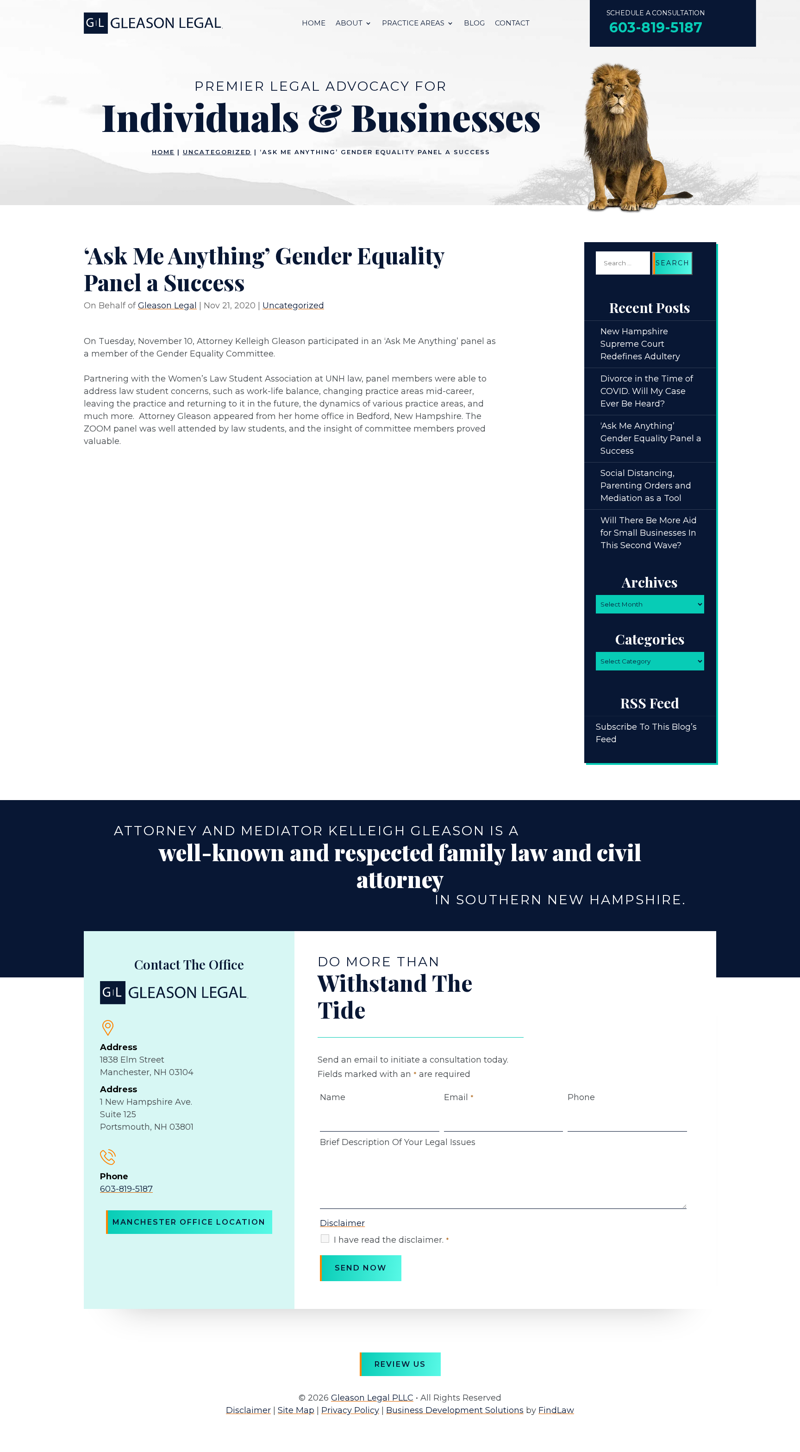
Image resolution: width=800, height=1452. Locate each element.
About (349, 23)
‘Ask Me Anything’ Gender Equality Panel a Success (650, 438)
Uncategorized (293, 305)
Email (459, 1097)
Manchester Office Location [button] (189, 1222)
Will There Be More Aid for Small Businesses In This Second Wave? (648, 533)
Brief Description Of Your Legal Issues (397, 1142)
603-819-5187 (655, 27)
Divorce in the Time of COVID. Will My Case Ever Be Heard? (646, 391)
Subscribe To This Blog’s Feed (646, 733)
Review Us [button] (400, 1364)
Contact (512, 23)
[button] (790, 1385)
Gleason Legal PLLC (372, 1398)
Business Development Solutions (455, 1410)
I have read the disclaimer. (391, 1240)
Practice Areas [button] (413, 23)
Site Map (296, 1410)
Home (313, 23)
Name (332, 1097)
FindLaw (556, 1410)
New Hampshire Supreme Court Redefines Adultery (640, 344)
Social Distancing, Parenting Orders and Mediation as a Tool (645, 485)
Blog (474, 23)
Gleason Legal (167, 305)
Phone (581, 1097)
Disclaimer (342, 1223)
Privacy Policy (350, 1410)
